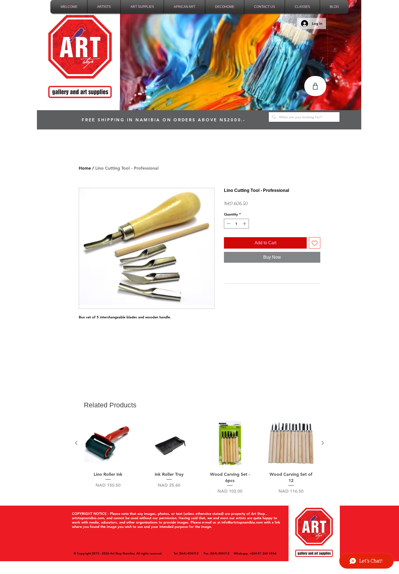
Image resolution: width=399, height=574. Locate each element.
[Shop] (315, 86)
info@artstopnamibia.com (242, 522)
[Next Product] (322, 443)
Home (85, 168)
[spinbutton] (236, 223)
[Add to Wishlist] (314, 243)
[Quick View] (108, 443)
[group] (199, 457)
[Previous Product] (76, 443)
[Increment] (245, 223)
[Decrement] (228, 223)
